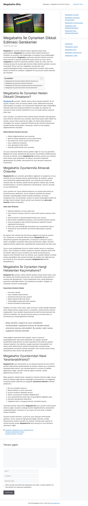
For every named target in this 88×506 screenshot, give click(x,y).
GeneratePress (55, 503)
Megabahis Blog (78, 4)
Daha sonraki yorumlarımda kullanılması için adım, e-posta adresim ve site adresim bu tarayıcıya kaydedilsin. (29, 486)
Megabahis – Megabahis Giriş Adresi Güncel (56, 4)
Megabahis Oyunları (72, 15)
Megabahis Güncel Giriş (73, 52)
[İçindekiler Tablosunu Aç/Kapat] (41, 78)
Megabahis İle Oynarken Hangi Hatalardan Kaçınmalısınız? (24, 85)
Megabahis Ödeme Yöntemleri (14, 433)
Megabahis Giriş (28, 430)
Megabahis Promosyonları (74, 23)
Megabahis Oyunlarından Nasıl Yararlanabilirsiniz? (21, 88)
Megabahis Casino (18, 430)
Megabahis (7, 101)
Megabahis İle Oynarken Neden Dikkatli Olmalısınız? (22, 81)
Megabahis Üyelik (71, 55)
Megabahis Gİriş (12, 4)
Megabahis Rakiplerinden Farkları (14, 432)
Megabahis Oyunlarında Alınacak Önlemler (19, 83)
